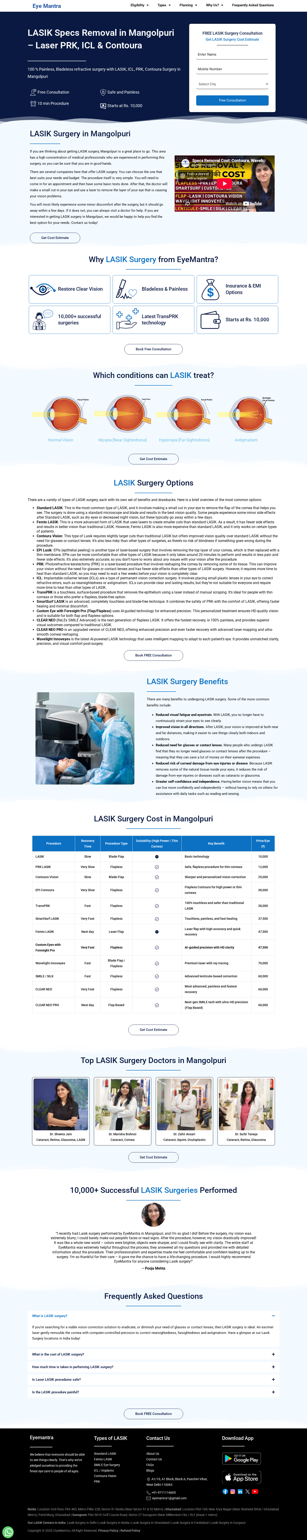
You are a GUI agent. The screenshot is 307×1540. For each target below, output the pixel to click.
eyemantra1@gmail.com (169, 1498)
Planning (186, 5)
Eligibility (137, 5)
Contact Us (154, 1459)
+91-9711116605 (163, 1492)
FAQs (150, 1465)
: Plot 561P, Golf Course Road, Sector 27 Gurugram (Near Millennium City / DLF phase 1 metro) (144, 1515)
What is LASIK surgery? (49, 1316)
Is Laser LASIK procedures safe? (56, 1380)
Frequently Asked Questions (253, 5)
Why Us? (212, 5)
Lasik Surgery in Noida (113, 1522)
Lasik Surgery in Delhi (81, 1522)
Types (162, 5)
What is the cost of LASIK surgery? (58, 1354)
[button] (153, 1316)
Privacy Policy (108, 1530)
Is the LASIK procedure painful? (55, 1392)
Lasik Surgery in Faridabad (190, 1522)
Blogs (150, 1470)
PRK (97, 1481)
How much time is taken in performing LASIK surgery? (72, 1367)
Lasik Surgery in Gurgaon (228, 1522)
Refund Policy (130, 1530)
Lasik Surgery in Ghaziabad (150, 1522)
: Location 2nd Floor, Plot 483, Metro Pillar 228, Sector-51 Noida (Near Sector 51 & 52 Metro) (95, 1509)
